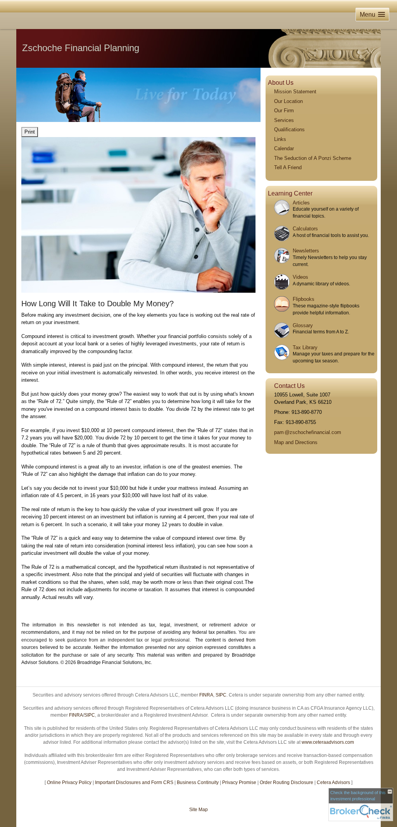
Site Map (198, 809)
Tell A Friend (288, 167)
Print (29, 132)
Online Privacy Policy (69, 782)
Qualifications (289, 129)
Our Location (288, 101)
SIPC (221, 695)
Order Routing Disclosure (286, 782)
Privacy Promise (239, 782)
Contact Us (289, 386)
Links (280, 139)
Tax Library (305, 347)
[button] (372, 14)
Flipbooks (303, 299)
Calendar (284, 148)
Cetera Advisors (333, 782)
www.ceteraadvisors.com (328, 742)
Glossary (303, 325)
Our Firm (284, 110)
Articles (301, 203)
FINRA (206, 695)
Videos (300, 277)
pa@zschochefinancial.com (307, 432)
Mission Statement (295, 91)
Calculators (305, 229)
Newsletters (306, 251)
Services (284, 120)
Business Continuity (198, 782)
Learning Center (290, 193)
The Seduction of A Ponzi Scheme (312, 158)
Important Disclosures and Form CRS (134, 782)
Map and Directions (296, 442)
